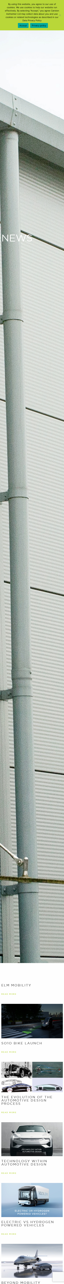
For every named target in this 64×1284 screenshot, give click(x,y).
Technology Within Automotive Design (24, 1162)
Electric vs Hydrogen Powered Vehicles (27, 1223)
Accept (23, 25)
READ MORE (9, 994)
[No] (60, 15)
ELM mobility (16, 985)
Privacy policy (39, 25)
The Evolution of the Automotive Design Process (27, 1100)
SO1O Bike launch (21, 1043)
